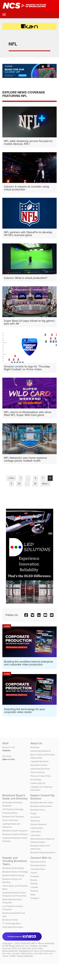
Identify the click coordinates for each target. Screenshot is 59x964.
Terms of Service (37, 772)
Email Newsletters (38, 865)
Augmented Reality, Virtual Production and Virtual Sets (14, 894)
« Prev (11, 478)
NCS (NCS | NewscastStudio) (40, 943)
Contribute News (37, 869)
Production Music (9, 812)
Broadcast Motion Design (13, 875)
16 (35, 483)
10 (19, 483)
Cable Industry (36, 827)
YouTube (34, 883)
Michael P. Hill (8, 747)
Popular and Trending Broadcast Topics (14, 861)
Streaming (34, 820)
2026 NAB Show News (12, 927)
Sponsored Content (38, 765)
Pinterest (34, 890)
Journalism (35, 817)
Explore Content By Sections (42, 797)
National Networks (38, 824)
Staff (5, 743)
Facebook (34, 876)
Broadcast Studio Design (13, 868)
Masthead (34, 747)
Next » (45, 483)
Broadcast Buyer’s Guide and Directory (15, 797)
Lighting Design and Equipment (11, 825)
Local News (35, 835)
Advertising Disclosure (40, 768)
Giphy (32, 894)
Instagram (34, 898)
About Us (36, 743)
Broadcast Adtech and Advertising (40, 847)
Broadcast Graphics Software (15, 834)
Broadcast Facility (10, 919)
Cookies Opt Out (37, 783)
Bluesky (33, 879)
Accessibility (35, 779)
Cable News (35, 831)
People (33, 813)
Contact (33, 872)
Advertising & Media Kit (40, 750)
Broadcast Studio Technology (15, 871)
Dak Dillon (6, 756)
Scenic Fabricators (10, 820)
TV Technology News (11, 923)
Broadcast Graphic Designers (15, 830)
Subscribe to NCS (38, 861)
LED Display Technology (12, 809)
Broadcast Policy (37, 809)
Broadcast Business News (41, 802)
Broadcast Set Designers (13, 816)
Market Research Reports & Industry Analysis (42, 840)
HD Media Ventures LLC (17, 946)
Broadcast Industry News (41, 806)
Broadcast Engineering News (43, 852)
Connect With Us (41, 857)
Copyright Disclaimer (39, 761)
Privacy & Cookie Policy (40, 775)
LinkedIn (34, 887)
